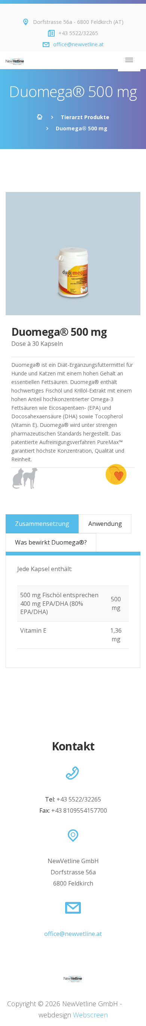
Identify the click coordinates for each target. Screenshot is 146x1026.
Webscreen (90, 1014)
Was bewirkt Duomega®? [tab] (51, 542)
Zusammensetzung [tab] (42, 524)
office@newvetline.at (78, 44)
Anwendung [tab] (105, 524)
